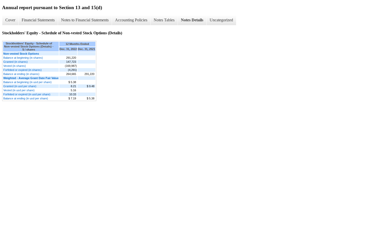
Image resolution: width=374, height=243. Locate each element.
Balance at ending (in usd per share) (25, 98)
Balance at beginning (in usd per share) (27, 82)
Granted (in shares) (15, 61)
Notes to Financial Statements (85, 20)
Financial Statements (38, 20)
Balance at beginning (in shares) (23, 57)
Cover (10, 20)
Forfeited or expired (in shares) (22, 69)
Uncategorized (221, 20)
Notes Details (192, 20)
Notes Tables (164, 20)
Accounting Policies (131, 20)
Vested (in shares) (14, 65)
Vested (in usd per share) (19, 90)
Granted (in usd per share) (19, 86)
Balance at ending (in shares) (21, 73)
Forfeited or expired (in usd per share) (26, 94)
